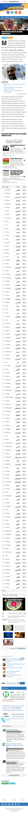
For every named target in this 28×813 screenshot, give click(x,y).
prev (4, 775)
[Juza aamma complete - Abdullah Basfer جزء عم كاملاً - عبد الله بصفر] (8, 628)
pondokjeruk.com (14, 2)
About (6, 808)
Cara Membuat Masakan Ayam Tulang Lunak (14, 675)
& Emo (4, 783)
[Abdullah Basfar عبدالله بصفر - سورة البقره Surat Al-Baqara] (19, 635)
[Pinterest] (12, 683)
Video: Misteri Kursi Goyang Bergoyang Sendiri (13, 672)
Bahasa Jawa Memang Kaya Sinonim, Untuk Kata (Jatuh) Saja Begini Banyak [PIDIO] (14, 660)
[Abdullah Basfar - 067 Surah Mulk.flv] (8, 635)
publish (8, 719)
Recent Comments (5, 781)
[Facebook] (7, 683)
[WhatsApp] (15, 683)
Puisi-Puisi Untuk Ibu (12, 761)
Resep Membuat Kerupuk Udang (14, 667)
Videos (11, 17)
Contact (21, 808)
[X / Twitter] (10, 683)
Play (25, 190)
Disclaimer (17, 808)
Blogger (16, 810)
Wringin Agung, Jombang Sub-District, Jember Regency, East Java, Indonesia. (13, 709)
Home (3, 17)
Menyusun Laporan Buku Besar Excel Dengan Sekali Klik (14, 745)
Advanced (12, 783)
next (23, 775)
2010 (10, 809)
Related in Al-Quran (21, 94)
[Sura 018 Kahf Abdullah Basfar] (8, 642)
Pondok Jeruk (18, 696)
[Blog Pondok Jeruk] (5, 1)
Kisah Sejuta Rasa (12, 730)
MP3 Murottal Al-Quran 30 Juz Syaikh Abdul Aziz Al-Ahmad (13, 88)
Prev (5, 800)
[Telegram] (18, 683)
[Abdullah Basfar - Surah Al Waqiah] (19, 628)
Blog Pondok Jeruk (14, 6)
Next (23, 800)
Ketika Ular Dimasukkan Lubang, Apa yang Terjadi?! (15, 664)
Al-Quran (7, 17)
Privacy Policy (11, 808)
